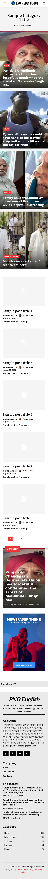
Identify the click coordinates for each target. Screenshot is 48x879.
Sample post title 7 (17, 466)
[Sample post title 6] (24, 395)
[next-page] (41, 553)
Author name (28, 316)
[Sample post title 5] (24, 343)
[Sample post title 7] (24, 447)
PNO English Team (13, 605)
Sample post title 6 (17, 414)
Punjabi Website (24, 711)
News (6, 65)
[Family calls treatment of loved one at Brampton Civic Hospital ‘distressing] (24, 180)
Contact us (8, 772)
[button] (44, 3)
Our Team (7, 776)
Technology (30, 709)
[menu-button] (4, 3)
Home (6, 706)
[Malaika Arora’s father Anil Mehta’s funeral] (24, 240)
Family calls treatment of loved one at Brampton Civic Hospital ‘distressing (22, 813)
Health (7, 193)
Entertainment (11, 256)
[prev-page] (36, 553)
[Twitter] (20, 753)
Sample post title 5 (17, 363)
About (6, 767)
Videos (40, 709)
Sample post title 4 (17, 311)
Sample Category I (23, 25)
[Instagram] (13, 753)
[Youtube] (27, 753)
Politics (29, 706)
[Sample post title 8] (24, 499)
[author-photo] (20, 315)
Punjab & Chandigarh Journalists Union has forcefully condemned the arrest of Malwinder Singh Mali (22, 586)
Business (38, 706)
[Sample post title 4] (24, 291)
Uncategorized (10, 316)
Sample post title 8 (17, 518)
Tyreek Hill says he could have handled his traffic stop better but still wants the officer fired (23, 802)
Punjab (21, 706)
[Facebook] (6, 753)
